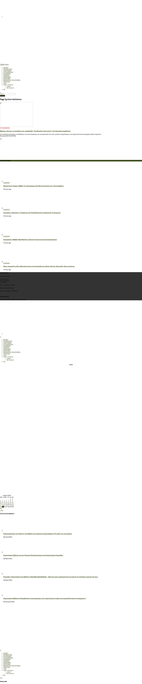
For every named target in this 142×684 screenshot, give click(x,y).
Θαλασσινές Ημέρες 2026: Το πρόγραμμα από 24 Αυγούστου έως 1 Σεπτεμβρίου (33, 186)
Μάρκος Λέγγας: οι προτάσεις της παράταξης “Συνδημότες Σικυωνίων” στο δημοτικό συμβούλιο (35, 131)
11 (2, 503)
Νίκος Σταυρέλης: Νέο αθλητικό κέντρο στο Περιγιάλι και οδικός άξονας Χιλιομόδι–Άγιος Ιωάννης (39, 266)
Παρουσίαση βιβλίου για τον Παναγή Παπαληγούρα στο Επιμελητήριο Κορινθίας (33, 555)
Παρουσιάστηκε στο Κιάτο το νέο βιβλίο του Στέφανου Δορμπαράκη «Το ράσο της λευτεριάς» (37, 534)
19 (5, 505)
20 (7, 505)
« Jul (1, 510)
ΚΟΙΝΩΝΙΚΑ (7, 74)
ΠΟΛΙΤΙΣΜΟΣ (7, 71)
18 (3, 505)
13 (6, 503)
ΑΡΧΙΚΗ (5, 67)
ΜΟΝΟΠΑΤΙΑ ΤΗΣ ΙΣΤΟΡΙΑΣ (11, 80)
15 (10, 503)
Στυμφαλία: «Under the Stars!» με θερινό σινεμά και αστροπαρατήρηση (30, 240)
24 (1, 507)
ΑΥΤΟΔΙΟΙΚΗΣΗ (8, 72)
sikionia (4, 136)
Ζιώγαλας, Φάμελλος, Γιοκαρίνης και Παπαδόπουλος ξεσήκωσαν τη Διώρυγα (31, 213)
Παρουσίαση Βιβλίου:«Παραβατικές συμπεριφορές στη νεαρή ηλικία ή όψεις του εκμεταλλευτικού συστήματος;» (44, 598)
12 (5, 503)
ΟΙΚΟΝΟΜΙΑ (7, 77)
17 (1, 505)
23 (13, 505)
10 (1, 503)
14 (8, 503)
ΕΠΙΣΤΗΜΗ (6, 78)
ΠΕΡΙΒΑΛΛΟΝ (7, 69)
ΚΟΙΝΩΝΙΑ (6, 183)
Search (2, 95)
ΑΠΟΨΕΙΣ (6, 75)
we (4, 89)
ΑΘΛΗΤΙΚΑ (6, 81)
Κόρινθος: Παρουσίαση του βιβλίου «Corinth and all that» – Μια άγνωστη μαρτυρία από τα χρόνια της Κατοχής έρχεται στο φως (50, 577)
